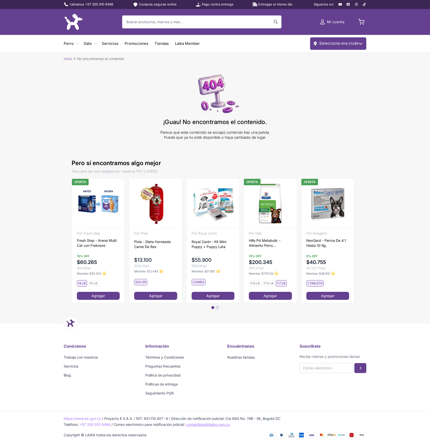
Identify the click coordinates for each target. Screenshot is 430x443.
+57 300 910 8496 (95, 424)
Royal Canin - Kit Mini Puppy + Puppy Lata (209, 244)
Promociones (136, 43)
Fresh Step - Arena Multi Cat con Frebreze (97, 243)
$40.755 (316, 262)
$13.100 (143, 260)
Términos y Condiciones (164, 357)
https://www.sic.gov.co (82, 418)
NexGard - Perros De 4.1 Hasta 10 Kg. (326, 243)
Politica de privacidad (163, 375)
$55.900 (202, 260)
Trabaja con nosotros (81, 357)
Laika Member (187, 43)
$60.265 (87, 262)
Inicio (68, 59)
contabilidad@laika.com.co (208, 424)
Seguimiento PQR (159, 393)
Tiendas (162, 43)
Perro (69, 43)
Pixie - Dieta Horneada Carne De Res (152, 244)
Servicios (110, 43)
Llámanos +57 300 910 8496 (91, 4)
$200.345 (260, 262)
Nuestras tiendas (241, 357)
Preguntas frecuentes (162, 366)
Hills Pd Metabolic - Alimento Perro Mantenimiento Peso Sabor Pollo (265, 243)
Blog (67, 375)
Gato (88, 43)
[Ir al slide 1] (212, 307)
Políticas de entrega (161, 384)
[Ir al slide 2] (217, 307)
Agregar (98, 296)
